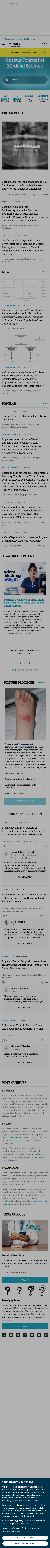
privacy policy (16, 1520)
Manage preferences (12, 1528)
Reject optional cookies (25, 1543)
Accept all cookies (25, 1538)
